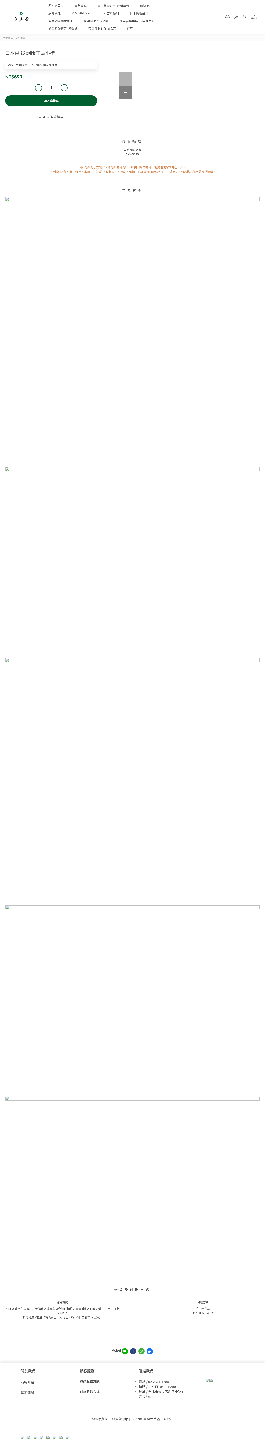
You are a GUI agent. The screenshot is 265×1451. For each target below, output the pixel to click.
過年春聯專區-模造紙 (62, 28)
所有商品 (54, 5)
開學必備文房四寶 (96, 21)
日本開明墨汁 (139, 13)
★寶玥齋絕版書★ (60, 21)
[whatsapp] (141, 1351)
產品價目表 (79, 13)
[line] (125, 1351)
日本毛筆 (20, 37)
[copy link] (150, 1351)
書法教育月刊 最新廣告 (113, 5)
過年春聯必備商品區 (102, 28)
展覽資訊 (54, 13)
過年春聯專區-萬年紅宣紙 (137, 21)
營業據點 (80, 5)
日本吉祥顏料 (110, 13)
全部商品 (8, 37)
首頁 (130, 28)
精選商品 (146, 5)
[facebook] (133, 1351)
